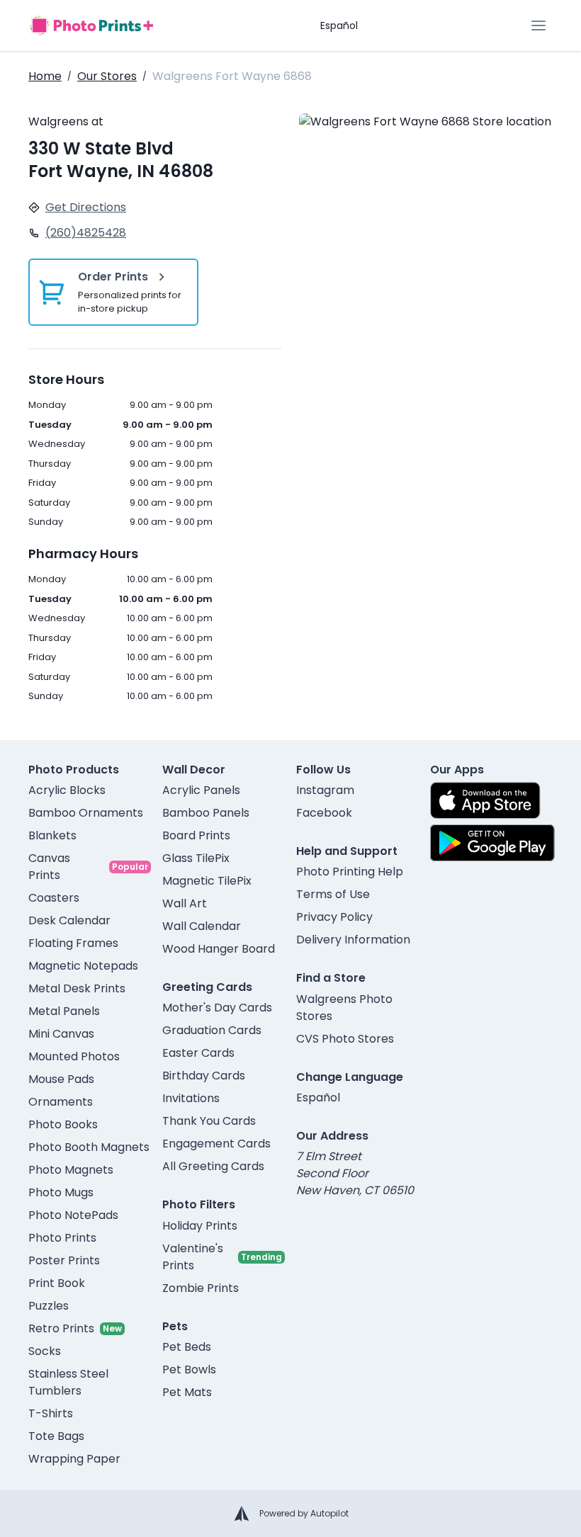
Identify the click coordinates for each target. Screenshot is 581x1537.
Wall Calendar (201, 926)
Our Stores (107, 76)
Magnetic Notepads (83, 966)
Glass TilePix (196, 858)
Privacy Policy (334, 917)
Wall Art (184, 903)
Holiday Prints (199, 1226)
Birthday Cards (203, 1075)
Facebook (324, 813)
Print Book (56, 1283)
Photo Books (63, 1124)
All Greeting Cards (213, 1166)
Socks (44, 1351)
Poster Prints (64, 1260)
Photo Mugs (61, 1192)
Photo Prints (62, 1238)
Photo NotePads (73, 1215)
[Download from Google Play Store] (492, 842)
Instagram (325, 790)
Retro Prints (61, 1328)
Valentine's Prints (192, 1257)
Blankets (52, 835)
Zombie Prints (200, 1288)
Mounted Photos (74, 1056)
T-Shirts (50, 1413)
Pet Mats (187, 1392)
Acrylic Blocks (67, 790)
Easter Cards (198, 1053)
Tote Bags (56, 1436)
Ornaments (60, 1102)
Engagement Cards (216, 1143)
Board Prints (196, 835)
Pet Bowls (189, 1369)
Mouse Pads (61, 1079)
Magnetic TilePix (207, 881)
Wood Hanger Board (218, 949)
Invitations (191, 1098)
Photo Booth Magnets (89, 1147)
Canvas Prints (49, 866)
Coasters (53, 898)
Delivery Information (353, 939)
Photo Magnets (70, 1170)
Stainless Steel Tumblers (68, 1382)
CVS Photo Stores (345, 1039)
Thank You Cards (209, 1121)
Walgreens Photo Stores (344, 1007)
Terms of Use (333, 894)
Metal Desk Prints (76, 988)
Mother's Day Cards (217, 1007)
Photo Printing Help (349, 871)
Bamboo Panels (205, 813)
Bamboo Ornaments (85, 813)
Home (45, 76)
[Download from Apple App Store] (485, 800)
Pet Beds (186, 1347)
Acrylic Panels (201, 790)
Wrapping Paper (74, 1459)
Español (339, 25)
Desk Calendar (69, 920)
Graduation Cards (211, 1030)
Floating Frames (73, 943)
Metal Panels (64, 1011)
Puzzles (48, 1306)
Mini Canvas (61, 1034)
